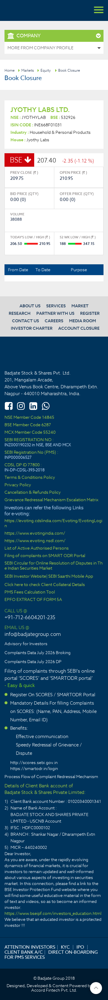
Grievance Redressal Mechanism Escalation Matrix (51, 499)
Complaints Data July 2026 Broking (37, 652)
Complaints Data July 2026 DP (33, 661)
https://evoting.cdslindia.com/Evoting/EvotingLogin (53, 523)
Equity (45, 70)
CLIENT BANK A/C (23, 952)
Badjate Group (33, 10)
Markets (27, 70)
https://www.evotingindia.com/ (34, 533)
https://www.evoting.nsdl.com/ (34, 540)
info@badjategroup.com (32, 634)
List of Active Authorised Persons (36, 548)
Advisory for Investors (25, 643)
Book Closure (69, 70)
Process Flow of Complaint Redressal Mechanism (51, 776)
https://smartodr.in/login (34, 768)
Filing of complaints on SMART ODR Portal (44, 555)
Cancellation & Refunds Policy (32, 492)
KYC (65, 947)
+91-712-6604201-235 (29, 617)
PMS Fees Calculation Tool (29, 592)
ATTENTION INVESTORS (29, 947)
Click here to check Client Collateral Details (44, 584)
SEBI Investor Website (25, 576)
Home (9, 70)
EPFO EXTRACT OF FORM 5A (33, 599)
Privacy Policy (17, 484)
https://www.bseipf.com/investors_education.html (52, 913)
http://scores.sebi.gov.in (34, 762)
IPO (80, 947)
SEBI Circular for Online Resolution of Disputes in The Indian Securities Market (53, 566)
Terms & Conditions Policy (29, 477)
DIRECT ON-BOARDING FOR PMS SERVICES (51, 954)
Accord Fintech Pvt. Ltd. (54, 990)
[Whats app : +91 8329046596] (45, 406)
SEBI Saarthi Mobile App (70, 576)
